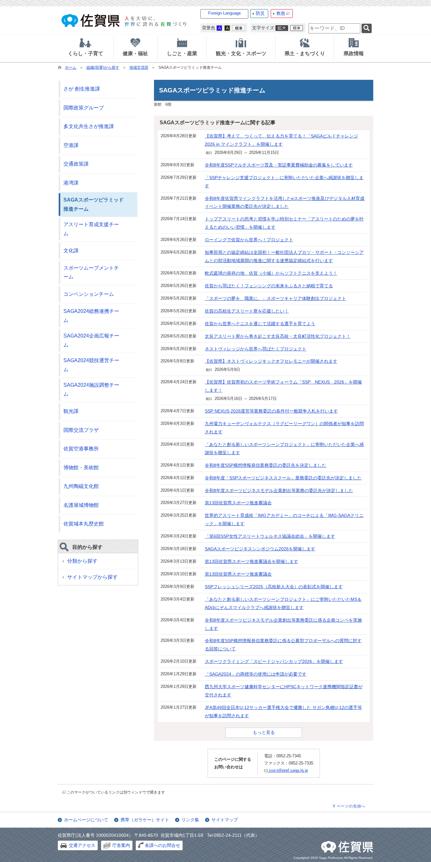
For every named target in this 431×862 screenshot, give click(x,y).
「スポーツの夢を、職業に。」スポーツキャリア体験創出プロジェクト (275, 298)
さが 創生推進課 (81, 88)
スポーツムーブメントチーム (91, 272)
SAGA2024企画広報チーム (91, 340)
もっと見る (264, 732)
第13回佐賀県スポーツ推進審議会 (238, 502)
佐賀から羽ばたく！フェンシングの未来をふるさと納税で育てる (269, 285)
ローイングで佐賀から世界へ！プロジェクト (249, 239)
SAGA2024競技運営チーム (91, 365)
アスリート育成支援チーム (91, 229)
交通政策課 (76, 164)
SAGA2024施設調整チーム (91, 389)
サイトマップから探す (92, 577)
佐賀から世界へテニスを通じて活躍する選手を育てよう (260, 323)
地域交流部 (138, 67)
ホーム (70, 67)
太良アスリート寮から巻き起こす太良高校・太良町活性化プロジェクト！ (278, 336)
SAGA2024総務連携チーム (91, 315)
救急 (280, 13)
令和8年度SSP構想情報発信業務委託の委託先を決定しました (265, 465)
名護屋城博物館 (81, 505)
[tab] (85, 48)
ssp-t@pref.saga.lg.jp (288, 770)
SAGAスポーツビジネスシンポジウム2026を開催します (260, 548)
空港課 (71, 145)
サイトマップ (224, 819)
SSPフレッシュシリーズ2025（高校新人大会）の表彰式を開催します (274, 586)
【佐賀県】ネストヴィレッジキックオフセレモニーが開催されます (271, 361)
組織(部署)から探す (102, 67)
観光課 (71, 411)
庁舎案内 (121, 845)
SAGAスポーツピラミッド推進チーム (93, 204)
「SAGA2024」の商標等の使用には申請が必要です (255, 674)
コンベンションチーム (88, 294)
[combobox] (334, 28)
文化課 (71, 250)
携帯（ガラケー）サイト (145, 819)
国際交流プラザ (81, 430)
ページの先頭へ (351, 806)
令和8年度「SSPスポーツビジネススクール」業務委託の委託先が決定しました (283, 477)
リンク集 (190, 819)
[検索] (367, 28)
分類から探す (82, 561)
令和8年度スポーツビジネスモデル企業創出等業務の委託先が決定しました (279, 490)
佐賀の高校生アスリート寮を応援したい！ (247, 311)
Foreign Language (224, 13)
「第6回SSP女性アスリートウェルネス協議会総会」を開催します (270, 536)
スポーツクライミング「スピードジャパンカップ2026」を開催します (274, 661)
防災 (260, 13)
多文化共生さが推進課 (88, 126)
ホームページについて (86, 819)
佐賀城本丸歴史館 (83, 523)
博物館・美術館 (81, 467)
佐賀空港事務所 (81, 448)
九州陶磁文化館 (81, 486)
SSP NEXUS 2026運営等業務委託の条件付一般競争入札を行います (271, 410)
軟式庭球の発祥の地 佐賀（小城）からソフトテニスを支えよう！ (271, 273)
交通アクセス (82, 845)
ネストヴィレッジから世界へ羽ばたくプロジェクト (255, 348)
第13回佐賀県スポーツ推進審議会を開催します (251, 561)
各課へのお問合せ (162, 845)
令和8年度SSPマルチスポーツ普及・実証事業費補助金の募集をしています (279, 164)
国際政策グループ (83, 107)
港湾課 (71, 182)
